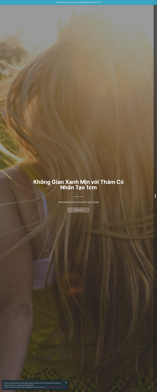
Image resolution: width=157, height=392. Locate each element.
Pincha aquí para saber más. (54, 387)
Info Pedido (78, 210)
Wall (155, 196)
